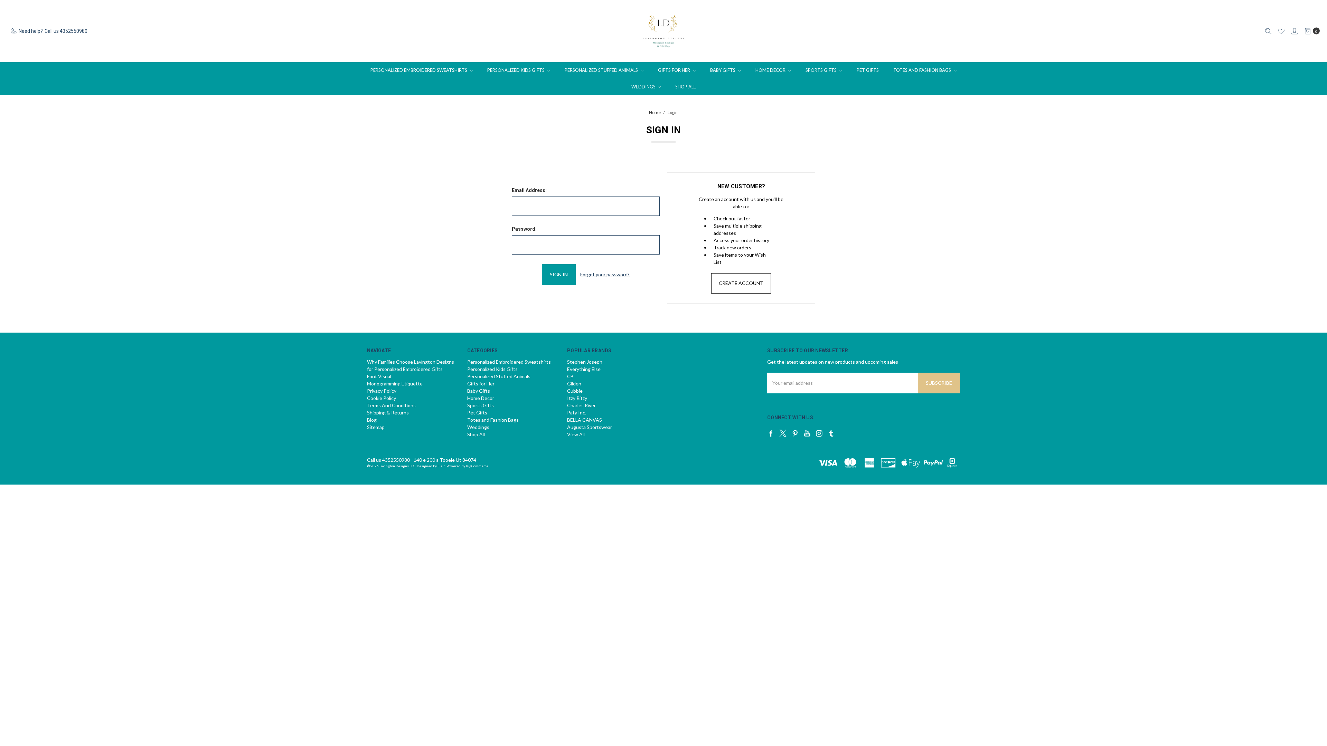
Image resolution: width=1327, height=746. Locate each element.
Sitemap (376, 427)
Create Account (741, 283)
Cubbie (575, 391)
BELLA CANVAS (584, 420)
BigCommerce (477, 466)
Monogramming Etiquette (395, 383)
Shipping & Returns (388, 412)
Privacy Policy (381, 391)
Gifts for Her (674, 70)
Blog (372, 420)
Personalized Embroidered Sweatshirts (419, 70)
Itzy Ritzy (577, 398)
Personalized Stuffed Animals (602, 70)
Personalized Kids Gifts (516, 70)
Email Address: (529, 190)
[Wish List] (1281, 31)
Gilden (574, 383)
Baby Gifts (723, 70)
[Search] (1268, 31)
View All (576, 434)
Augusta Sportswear (589, 427)
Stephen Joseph (584, 362)
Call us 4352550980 (388, 460)
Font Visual (379, 376)
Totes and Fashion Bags (922, 70)
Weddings (644, 86)
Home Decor (771, 70)
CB (570, 376)
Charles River (581, 405)
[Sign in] (1294, 31)
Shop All (685, 86)
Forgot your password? (605, 274)
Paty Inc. (576, 412)
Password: (524, 229)
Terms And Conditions (391, 405)
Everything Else (584, 369)
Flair (441, 466)
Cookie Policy (381, 398)
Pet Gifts (868, 70)
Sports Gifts (822, 70)
